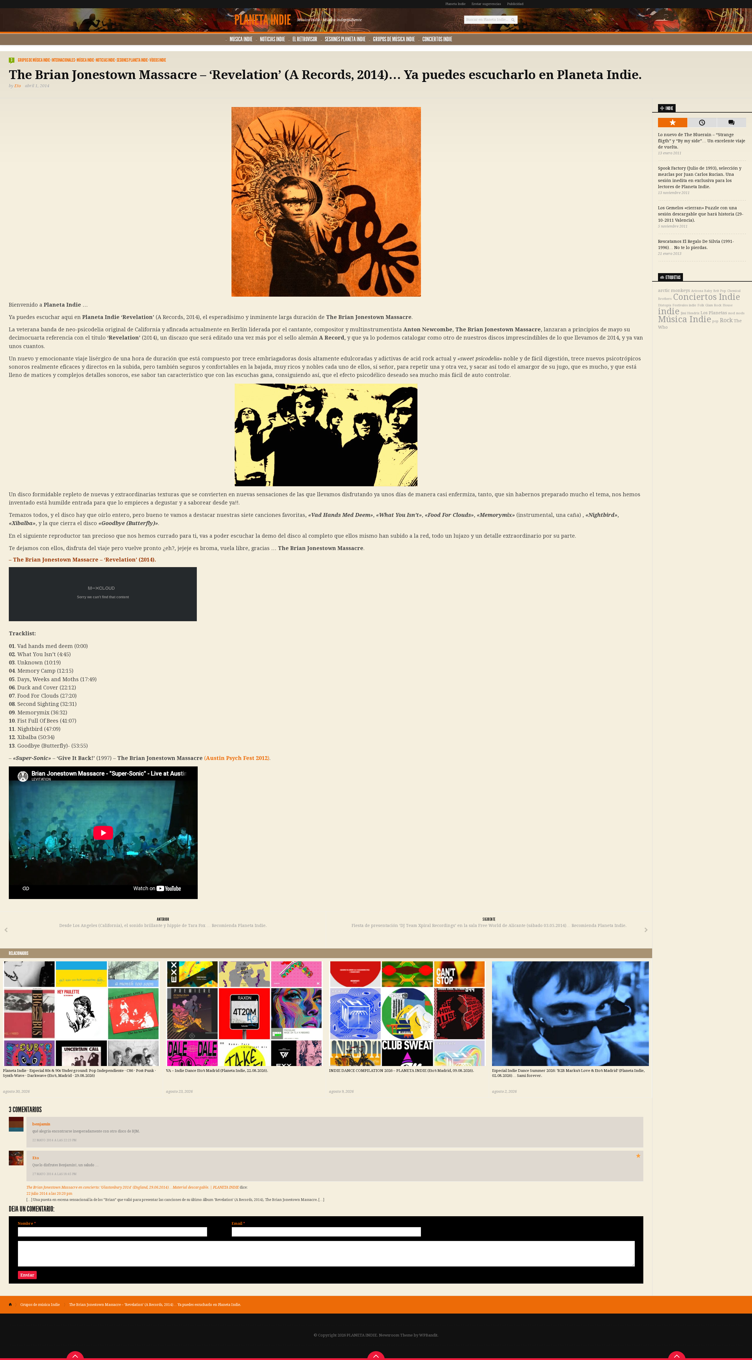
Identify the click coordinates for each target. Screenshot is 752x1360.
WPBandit (428, 1335)
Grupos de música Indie (394, 39)
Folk (700, 305)
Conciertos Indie (437, 39)
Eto (17, 85)
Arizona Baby (701, 291)
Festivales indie (684, 305)
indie (668, 311)
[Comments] (731, 122)
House (728, 305)
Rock (726, 320)
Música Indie (241, 39)
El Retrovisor (305, 39)
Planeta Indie (455, 4)
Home (13, 1304)
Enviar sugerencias (486, 4)
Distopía (664, 305)
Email (238, 1224)
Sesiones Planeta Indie (345, 39)
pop (715, 321)
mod (731, 313)
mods (740, 313)
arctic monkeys (674, 290)
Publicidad (515, 4)
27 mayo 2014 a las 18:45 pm (54, 1174)
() (236, 758)
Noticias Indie (272, 39)
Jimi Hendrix (690, 313)
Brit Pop (719, 291)
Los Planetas (714, 312)
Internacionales (63, 60)
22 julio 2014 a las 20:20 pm (49, 1194)
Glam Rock (713, 305)
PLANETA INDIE (262, 20)
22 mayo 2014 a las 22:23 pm (54, 1140)
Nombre (27, 1224)
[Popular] (672, 122)
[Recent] (702, 122)
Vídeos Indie (158, 60)
